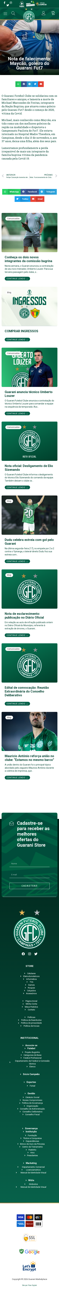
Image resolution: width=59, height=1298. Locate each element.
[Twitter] (35, 954)
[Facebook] (23, 954)
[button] (18, 84)
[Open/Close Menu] (5, 14)
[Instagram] (29, 954)
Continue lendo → (17, 278)
